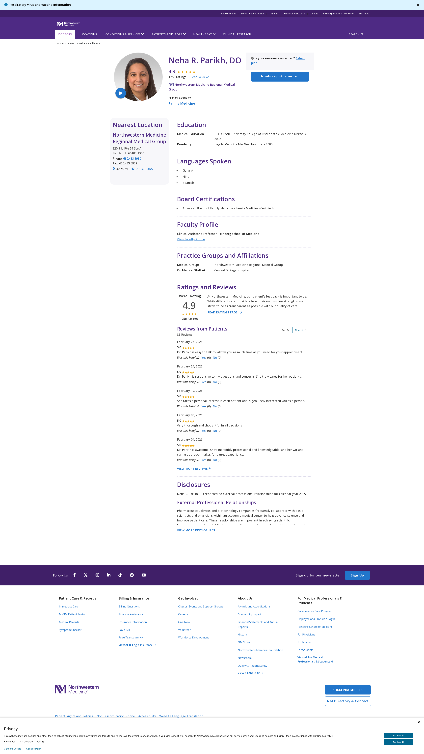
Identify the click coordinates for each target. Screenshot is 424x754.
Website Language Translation (181, 716)
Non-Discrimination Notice (116, 716)
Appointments (228, 13)
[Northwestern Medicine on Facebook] (74, 575)
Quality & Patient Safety (252, 665)
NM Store (244, 642)
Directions (144, 169)
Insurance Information (133, 622)
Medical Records (69, 622)
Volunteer (184, 630)
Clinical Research (237, 34)
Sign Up (357, 575)
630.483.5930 (132, 158)
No (215, 358)
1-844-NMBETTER (348, 690)
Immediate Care (69, 606)
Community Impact (249, 614)
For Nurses (304, 642)
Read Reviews (200, 77)
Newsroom (245, 658)
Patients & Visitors (167, 34)
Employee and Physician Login (316, 619)
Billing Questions (129, 606)
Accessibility (147, 716)
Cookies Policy (33, 748)
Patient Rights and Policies (74, 716)
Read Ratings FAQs (222, 312)
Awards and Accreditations (254, 606)
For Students (305, 650)
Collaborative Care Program (314, 611)
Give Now (364, 13)
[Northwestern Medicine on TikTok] (120, 575)
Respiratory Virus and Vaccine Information (40, 5)
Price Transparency (131, 637)
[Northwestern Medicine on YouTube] (144, 575)
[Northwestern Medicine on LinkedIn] (108, 575)
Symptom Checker (70, 630)
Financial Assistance (294, 13)
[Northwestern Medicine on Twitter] (86, 575)
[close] (418, 5)
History (242, 634)
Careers (314, 13)
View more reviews (192, 469)
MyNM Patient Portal (252, 13)
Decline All (398, 742)
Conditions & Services (123, 34)
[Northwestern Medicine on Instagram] (97, 575)
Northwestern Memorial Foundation (260, 650)
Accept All (398, 735)
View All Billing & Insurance (137, 645)
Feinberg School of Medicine (338, 13)
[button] (295, 330)
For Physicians (306, 634)
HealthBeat (202, 34)
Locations (88, 34)
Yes (204, 358)
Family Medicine (182, 103)
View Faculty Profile (191, 239)
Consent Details (12, 748)
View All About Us (250, 673)
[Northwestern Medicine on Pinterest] (132, 575)
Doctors (65, 34)
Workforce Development (193, 637)
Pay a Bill (274, 13)
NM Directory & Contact (348, 701)
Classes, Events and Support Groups (200, 606)
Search (354, 34)
